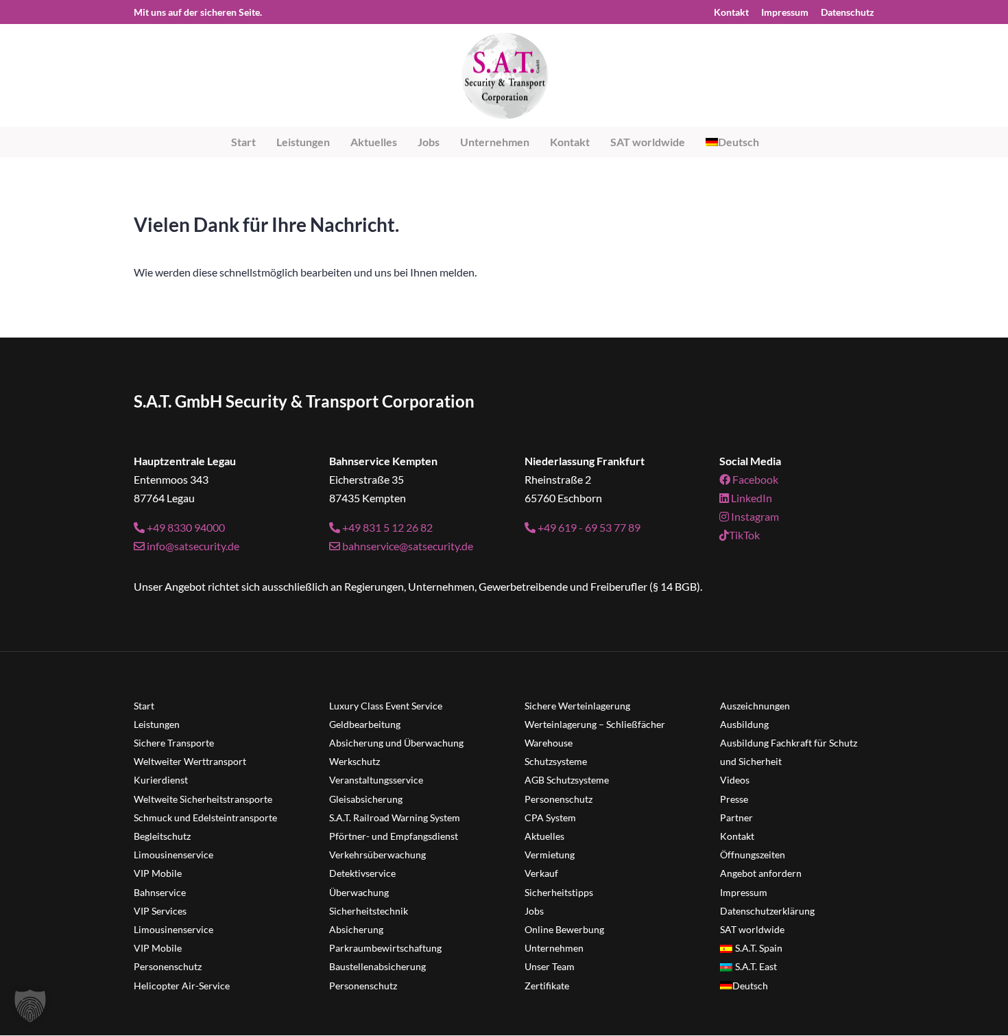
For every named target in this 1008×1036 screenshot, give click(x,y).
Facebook (754, 479)
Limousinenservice (173, 854)
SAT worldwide (647, 141)
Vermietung (550, 854)
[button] (30, 1006)
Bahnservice (160, 892)
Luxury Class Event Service (385, 705)
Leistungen (303, 141)
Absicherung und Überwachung (396, 743)
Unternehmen (494, 141)
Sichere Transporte (174, 743)
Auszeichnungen (755, 705)
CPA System (550, 817)
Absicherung (356, 929)
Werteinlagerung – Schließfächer (595, 724)
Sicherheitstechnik (368, 911)
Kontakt (731, 13)
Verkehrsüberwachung (377, 854)
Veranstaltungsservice (376, 780)
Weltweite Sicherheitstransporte (203, 799)
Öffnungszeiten (752, 854)
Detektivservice (362, 873)
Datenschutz (847, 13)
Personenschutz (168, 966)
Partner (736, 817)
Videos (734, 780)
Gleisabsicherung (366, 799)
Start (243, 141)
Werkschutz (354, 761)
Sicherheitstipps (559, 892)
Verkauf (541, 873)
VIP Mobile (158, 873)
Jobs (429, 141)
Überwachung (359, 892)
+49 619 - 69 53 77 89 (588, 527)
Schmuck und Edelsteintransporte (205, 817)
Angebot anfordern (761, 873)
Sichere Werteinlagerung (577, 705)
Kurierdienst (161, 780)
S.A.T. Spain (758, 948)
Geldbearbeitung (364, 724)
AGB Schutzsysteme (567, 780)
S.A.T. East (756, 966)
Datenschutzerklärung (767, 911)
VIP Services (160, 911)
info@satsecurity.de (192, 545)
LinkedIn (750, 497)
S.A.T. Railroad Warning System (394, 817)
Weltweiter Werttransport (190, 761)
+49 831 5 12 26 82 (386, 527)
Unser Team (550, 966)
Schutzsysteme (556, 761)
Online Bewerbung (564, 929)
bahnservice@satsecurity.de (406, 545)
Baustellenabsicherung (377, 966)
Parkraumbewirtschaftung (385, 948)
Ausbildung (744, 724)
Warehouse (549, 743)
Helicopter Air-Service (182, 985)
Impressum (784, 13)
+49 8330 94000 (185, 527)
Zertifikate (547, 985)
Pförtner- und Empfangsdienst (393, 836)
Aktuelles (373, 141)
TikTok (744, 534)
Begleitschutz (162, 836)
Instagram (754, 516)
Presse (734, 799)
